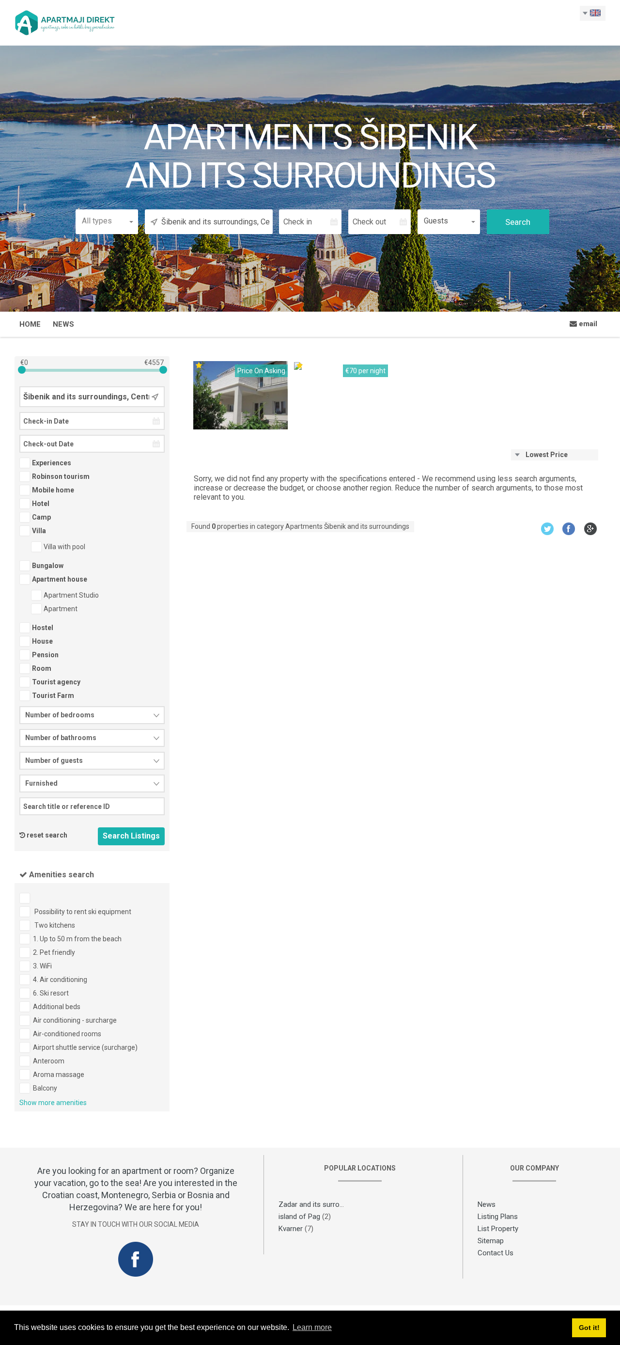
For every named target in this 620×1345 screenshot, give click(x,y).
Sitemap (491, 1240)
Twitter (547, 528)
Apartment (60, 609)
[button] (107, 221)
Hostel (42, 628)
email (587, 323)
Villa (38, 531)
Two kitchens (54, 925)
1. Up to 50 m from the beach (77, 939)
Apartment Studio (70, 595)
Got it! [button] (589, 1327)
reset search (47, 835)
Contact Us (495, 1253)
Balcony (45, 1088)
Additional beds (56, 1007)
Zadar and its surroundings (321, 1204)
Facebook (568, 528)
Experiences (51, 463)
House (42, 641)
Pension (45, 655)
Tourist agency (55, 682)
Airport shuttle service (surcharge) (85, 1047)
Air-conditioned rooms (67, 1034)
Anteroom (48, 1061)
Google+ (590, 528)
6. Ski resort (51, 993)
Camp (41, 517)
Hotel (40, 503)
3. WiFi (42, 966)
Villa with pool (63, 547)
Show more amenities (53, 1103)
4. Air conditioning (60, 979)
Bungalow (47, 566)
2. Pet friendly (54, 952)
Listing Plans (498, 1216)
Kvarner (291, 1228)
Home (30, 324)
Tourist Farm (52, 695)
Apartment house (59, 579)
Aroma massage (58, 1074)
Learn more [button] (312, 1327)
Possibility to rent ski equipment (82, 912)
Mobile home (52, 490)
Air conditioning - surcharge (75, 1020)
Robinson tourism (60, 476)
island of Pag (299, 1216)
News (63, 324)
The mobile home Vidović (337, 376)
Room (41, 668)
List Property (498, 1228)
